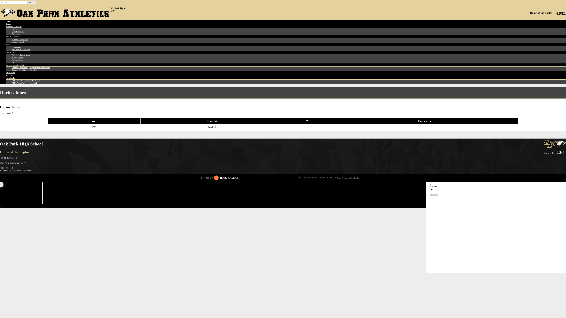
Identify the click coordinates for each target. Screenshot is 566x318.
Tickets (9, 75)
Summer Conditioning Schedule (24, 70)
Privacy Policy (325, 177)
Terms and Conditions (306, 177)
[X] (557, 14)
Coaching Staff (18, 42)
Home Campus (17, 57)
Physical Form (17, 60)
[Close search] (41, 2)
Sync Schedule (18, 32)
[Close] (431, 186)
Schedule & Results (14, 26)
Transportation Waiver (21, 50)
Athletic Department (20, 39)
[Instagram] (561, 14)
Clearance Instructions (21, 55)
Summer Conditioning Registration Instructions (31, 68)
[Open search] (564, 14)
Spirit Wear (10, 73)
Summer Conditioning (15, 65)
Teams (8, 24)
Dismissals (16, 34)
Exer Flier (16, 62)
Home (8, 21)
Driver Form (16, 47)
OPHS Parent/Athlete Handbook (24, 83)
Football (212, 127)
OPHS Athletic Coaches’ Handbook (26, 81)
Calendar (15, 29)
